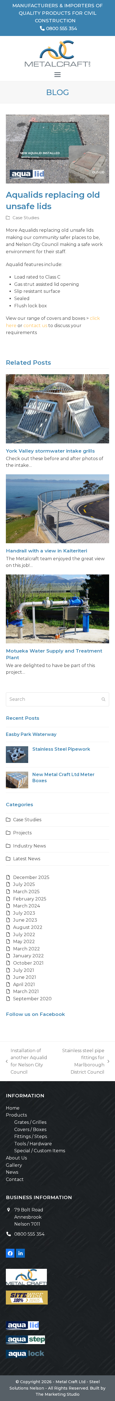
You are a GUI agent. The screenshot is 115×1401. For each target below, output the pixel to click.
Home (13, 1108)
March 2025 (26, 891)
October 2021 (28, 963)
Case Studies (26, 217)
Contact (15, 1179)
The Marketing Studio (57, 1394)
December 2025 (31, 877)
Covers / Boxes (30, 1129)
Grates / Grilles (30, 1122)
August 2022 (27, 927)
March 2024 (26, 906)
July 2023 (24, 913)
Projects (22, 832)
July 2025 (24, 884)
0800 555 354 (61, 28)
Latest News (26, 858)
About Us (16, 1158)
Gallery (14, 1165)
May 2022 (24, 941)
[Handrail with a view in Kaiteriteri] (57, 508)
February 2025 (29, 899)
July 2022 (24, 934)
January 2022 (28, 955)
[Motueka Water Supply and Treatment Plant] (57, 608)
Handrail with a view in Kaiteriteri (46, 551)
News (12, 1172)
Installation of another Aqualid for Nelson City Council (26, 1061)
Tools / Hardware (33, 1143)
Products (16, 1115)
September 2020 (32, 998)
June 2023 (25, 920)
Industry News (29, 846)
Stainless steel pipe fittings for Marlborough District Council (81, 1061)
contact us (35, 325)
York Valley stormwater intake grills (50, 451)
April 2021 (24, 984)
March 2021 (26, 991)
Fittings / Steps (30, 1136)
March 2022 (26, 948)
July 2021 (23, 970)
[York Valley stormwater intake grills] (57, 408)
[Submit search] (104, 699)
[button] (57, 74)
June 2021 (24, 977)
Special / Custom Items (39, 1150)
